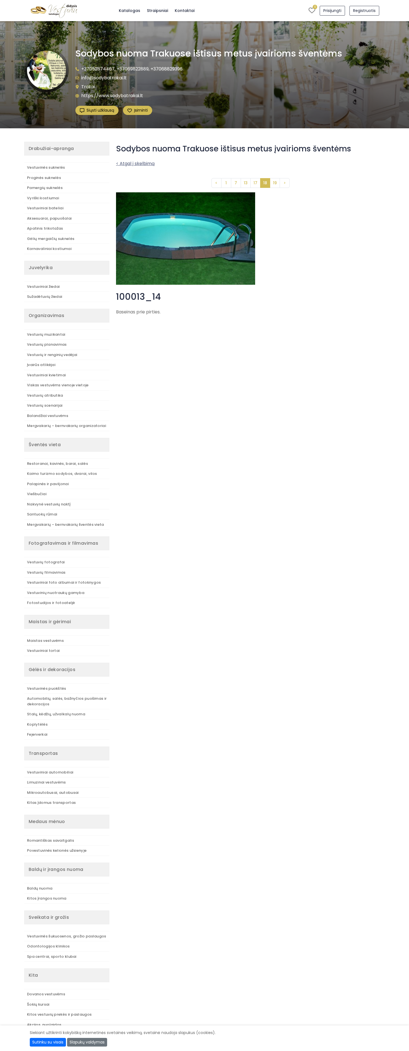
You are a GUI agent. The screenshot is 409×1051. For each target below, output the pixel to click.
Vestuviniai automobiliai (50, 772)
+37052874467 (98, 69)
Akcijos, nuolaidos (44, 1024)
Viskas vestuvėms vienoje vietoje (58, 385)
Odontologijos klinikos (48, 946)
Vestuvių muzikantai (46, 334)
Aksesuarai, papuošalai (49, 218)
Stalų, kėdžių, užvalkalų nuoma (56, 714)
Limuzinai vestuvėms (46, 782)
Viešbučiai (36, 494)
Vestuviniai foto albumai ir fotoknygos (64, 582)
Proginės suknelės (44, 177)
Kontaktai (184, 10)
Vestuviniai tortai (43, 650)
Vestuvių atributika (45, 395)
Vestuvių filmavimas (46, 572)
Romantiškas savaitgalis (50, 840)
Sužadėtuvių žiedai (44, 296)
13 (246, 183)
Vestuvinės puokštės (46, 688)
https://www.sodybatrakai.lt (112, 95)
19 (275, 183)
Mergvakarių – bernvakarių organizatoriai (66, 425)
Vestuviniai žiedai (43, 286)
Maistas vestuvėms (45, 640)
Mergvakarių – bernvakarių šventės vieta (65, 524)
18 (265, 183)
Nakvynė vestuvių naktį (49, 504)
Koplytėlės (37, 724)
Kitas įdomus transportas (51, 802)
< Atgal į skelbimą (135, 163)
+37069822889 (133, 69)
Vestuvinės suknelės (46, 167)
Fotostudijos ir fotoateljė (51, 602)
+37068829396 (167, 69)
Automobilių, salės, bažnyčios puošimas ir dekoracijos (67, 701)
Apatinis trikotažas (45, 228)
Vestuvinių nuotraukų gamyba (55, 592)
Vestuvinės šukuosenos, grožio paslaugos (66, 936)
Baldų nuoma (39, 888)
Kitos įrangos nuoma (46, 898)
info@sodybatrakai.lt (104, 78)
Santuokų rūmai (42, 514)
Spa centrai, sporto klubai (52, 956)
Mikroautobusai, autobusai (53, 792)
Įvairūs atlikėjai (41, 364)
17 (255, 183)
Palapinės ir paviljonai (48, 484)
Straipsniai (157, 10)
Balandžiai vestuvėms (47, 415)
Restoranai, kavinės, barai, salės (57, 463)
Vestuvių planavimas (47, 344)
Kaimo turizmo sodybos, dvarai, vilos (62, 473)
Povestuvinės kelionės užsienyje (57, 850)
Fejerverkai (37, 734)
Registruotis (364, 10)
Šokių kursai (38, 1004)
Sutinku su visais (47, 1042)
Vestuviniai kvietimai (46, 375)
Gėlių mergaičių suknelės (50, 238)
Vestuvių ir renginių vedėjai (52, 354)
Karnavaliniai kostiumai (49, 248)
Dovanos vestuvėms (46, 994)
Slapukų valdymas (87, 1042)
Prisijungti (332, 10)
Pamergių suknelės (45, 187)
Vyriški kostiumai (43, 198)
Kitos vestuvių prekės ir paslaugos (59, 1014)
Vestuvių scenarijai (45, 405)
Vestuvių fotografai (46, 562)
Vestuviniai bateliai (45, 208)
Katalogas (129, 10)
